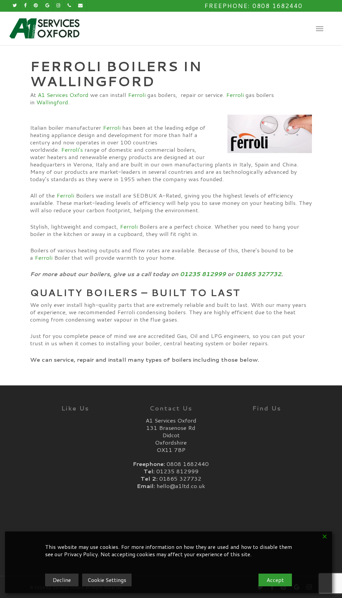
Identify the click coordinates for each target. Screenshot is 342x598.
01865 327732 (258, 274)
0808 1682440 (188, 464)
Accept (275, 580)
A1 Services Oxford (63, 95)
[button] (319, 28)
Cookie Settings (107, 580)
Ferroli (137, 95)
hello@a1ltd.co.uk (181, 486)
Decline (62, 580)
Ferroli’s (72, 149)
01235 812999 (203, 274)
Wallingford (52, 102)
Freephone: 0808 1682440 (253, 5)
